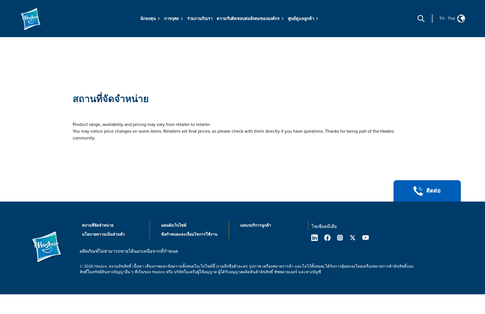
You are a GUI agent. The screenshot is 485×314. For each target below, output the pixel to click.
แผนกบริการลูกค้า (255, 225)
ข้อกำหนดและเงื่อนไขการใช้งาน (189, 234)
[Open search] (421, 18)
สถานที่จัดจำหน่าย (111, 99)
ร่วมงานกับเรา (199, 18)
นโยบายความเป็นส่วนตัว (103, 234)
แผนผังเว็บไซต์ (173, 225)
